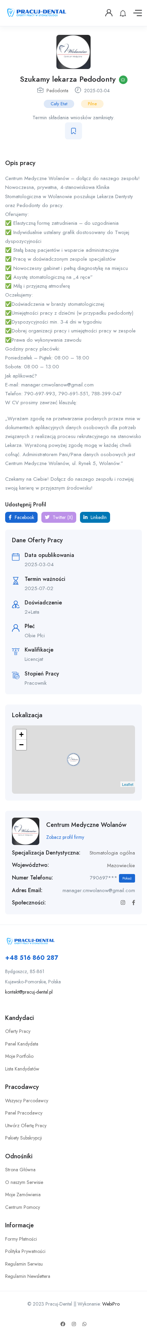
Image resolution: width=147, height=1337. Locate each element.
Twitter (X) (62, 517)
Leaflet (127, 784)
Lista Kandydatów (22, 1068)
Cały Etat (59, 103)
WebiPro (111, 1303)
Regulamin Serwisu (24, 1263)
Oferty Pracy (17, 1031)
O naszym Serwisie (24, 1182)
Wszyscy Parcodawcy (26, 1100)
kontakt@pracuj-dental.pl (29, 991)
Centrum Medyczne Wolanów (86, 824)
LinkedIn (98, 517)
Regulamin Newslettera (27, 1276)
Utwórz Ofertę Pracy (25, 1125)
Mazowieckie (121, 865)
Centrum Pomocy (22, 1207)
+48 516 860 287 (31, 957)
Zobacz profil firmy (65, 837)
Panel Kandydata (21, 1043)
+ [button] (21, 734)
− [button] (21, 744)
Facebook (23, 517)
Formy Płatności (21, 1239)
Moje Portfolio (19, 1056)
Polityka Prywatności (25, 1251)
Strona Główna (20, 1169)
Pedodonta (57, 90)
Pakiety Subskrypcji (23, 1137)
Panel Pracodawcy (23, 1112)
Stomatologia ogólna (112, 853)
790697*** (111, 878)
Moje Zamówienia (23, 1194)
